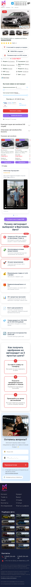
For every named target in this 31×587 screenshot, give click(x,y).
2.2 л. (19, 65)
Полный (10, 68)
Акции (3, 500)
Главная (3, 7)
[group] (15, 19)
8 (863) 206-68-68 (20, 5)
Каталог (8, 7)
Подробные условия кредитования (8, 578)
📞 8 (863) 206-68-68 (15, 115)
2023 (27, 61)
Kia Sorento (11, 61)
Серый (23, 74)
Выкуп (18, 497)
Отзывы (19, 500)
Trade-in (4, 497)
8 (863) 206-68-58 (20, 3)
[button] (29, 32)
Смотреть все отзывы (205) (15, 219)
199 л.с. (26, 68)
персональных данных (11, 473)
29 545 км (25, 71)
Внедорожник (11, 65)
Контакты (4, 503)
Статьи (19, 503)
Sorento (16, 7)
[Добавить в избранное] (28, 11)
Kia (12, 7)
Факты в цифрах (22, 506)
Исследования (6, 506)
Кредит (19, 494)
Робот (7, 71)
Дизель (27, 64)
